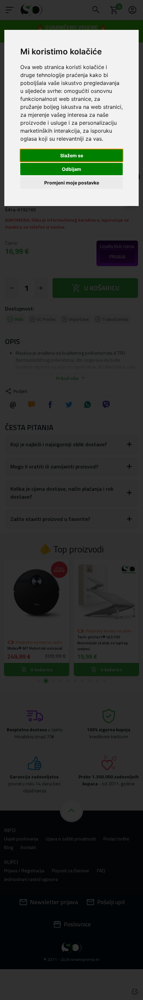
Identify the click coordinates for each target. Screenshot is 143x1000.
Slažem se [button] (71, 155)
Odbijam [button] (71, 169)
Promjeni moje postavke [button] (71, 182)
